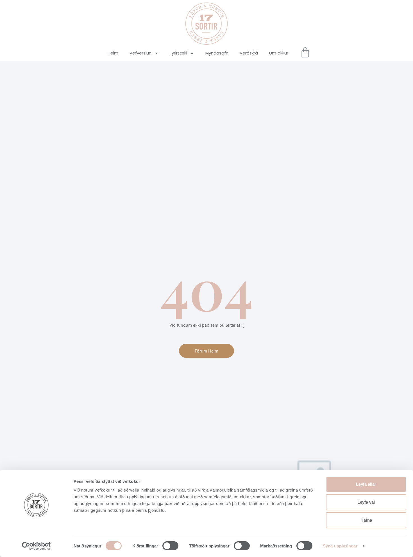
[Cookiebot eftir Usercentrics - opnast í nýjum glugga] (36, 546)
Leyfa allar (366, 484)
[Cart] (305, 52)
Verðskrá (249, 53)
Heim (113, 53)
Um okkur (278, 53)
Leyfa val (366, 502)
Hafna (366, 520)
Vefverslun (140, 53)
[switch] (170, 545)
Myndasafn (216, 53)
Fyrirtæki (178, 53)
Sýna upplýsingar (340, 546)
